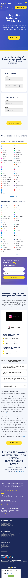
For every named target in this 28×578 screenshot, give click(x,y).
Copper (4, 162)
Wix (16, 183)
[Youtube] (6, 557)
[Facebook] (2, 557)
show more (4, 551)
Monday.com (19, 154)
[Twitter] (12, 557)
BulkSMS (5, 154)
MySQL (4, 241)
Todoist (17, 175)
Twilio (17, 179)
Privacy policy (4, 545)
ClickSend (5, 156)
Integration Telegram (6, 524)
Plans (2, 547)
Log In (7, 7)
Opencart (18, 158)
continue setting (14, 123)
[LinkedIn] (8, 557)
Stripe (17, 171)
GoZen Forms (6, 175)
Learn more (9, 573)
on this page (20, 471)
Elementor (5, 230)
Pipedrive (18, 160)
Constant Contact (7, 160)
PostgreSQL (19, 162)
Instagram (11, 25)
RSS (16, 164)
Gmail (4, 173)
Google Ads (6, 243)
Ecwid (17, 226)
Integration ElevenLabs (6, 536)
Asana (4, 152)
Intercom (5, 222)
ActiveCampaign (7, 148)
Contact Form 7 (7, 218)
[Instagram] (10, 557)
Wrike (17, 187)
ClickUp (4, 158)
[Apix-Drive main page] (6, 3)
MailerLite (18, 150)
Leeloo (17, 224)
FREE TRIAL (14, 37)
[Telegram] (4, 557)
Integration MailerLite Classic (8, 535)
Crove (4, 164)
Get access (14, 277)
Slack (4, 220)
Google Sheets (6, 185)
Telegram (18, 173)
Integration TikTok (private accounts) (10, 533)
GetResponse (6, 171)
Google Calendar (7, 179)
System (7, 76)
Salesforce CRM (19, 216)
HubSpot (5, 187)
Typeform (18, 181)
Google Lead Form (20, 212)
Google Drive (6, 183)
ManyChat (18, 152)
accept (11, 576)
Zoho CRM (18, 247)
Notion (17, 156)
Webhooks (20, 25)
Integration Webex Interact (7, 534)
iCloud (4, 251)
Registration (20, 7)
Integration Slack (5, 526)
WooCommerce (19, 185)
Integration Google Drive (7, 525)
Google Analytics (7, 177)
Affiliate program (5, 546)
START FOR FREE (14, 442)
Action (6, 83)
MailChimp (18, 148)
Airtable (5, 150)
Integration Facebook (6, 523)
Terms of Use (4, 544)
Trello (17, 177)
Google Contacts (7, 181)
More (7, 412)
